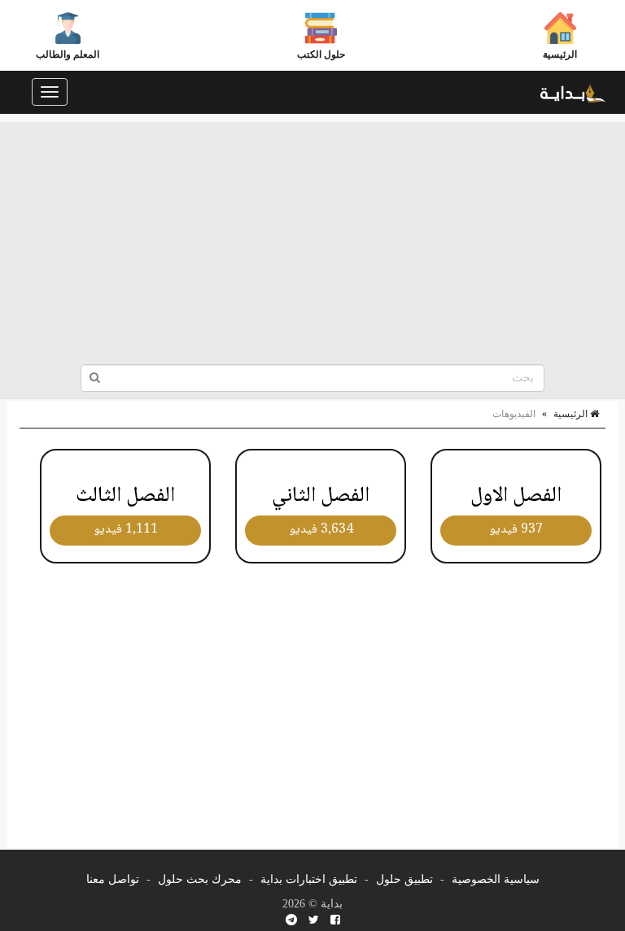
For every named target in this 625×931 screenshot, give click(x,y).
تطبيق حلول (404, 879)
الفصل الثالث (125, 496)
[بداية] (573, 92)
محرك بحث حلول (200, 879)
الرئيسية (560, 54)
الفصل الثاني (320, 496)
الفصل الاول (516, 496)
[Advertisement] (312, 236)
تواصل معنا (112, 879)
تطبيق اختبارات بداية (308, 879)
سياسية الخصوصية (496, 879)
